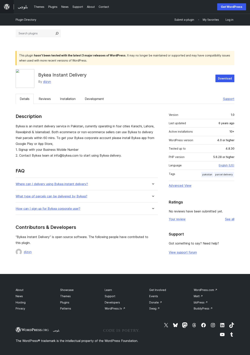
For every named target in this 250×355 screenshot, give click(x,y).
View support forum (183, 252)
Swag (154, 308)
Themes (65, 296)
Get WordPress (231, 6)
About (19, 290)
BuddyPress (203, 308)
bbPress (201, 302)
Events (153, 296)
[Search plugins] (57, 33)
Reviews (45, 99)
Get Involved (157, 290)
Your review (177, 219)
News (19, 296)
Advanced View (180, 185)
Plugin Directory (26, 19)
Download (225, 78)
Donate (155, 302)
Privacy (20, 308)
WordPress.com (205, 290)
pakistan (207, 174)
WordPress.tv (115, 308)
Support (228, 99)
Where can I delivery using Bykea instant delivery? (52, 184)
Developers (112, 302)
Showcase (67, 290)
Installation (68, 99)
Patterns (65, 308)
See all (229, 219)
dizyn (47, 82)
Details (24, 99)
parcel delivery (224, 174)
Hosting (21, 302)
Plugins (64, 302)
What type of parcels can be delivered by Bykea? (51, 196)
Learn (108, 290)
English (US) (226, 165)
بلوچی (56, 330)
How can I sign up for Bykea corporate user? (48, 209)
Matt (198, 296)
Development (94, 99)
